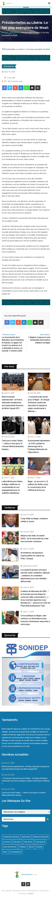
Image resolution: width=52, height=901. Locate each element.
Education (17, 842)
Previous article (9, 334)
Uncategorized (15, 852)
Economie (7, 842)
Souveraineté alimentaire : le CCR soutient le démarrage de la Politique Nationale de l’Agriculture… (39, 446)
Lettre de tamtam (9, 847)
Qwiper (31, 893)
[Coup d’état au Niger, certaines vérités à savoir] (10, 520)
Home (5, 32)
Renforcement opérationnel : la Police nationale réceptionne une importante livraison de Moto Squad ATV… (12, 402)
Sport (5, 852)
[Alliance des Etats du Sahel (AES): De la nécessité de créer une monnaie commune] (10, 537)
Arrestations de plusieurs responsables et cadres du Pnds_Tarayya (32, 556)
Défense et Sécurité (40, 837)
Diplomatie (26, 837)
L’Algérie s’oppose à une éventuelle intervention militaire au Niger (39, 340)
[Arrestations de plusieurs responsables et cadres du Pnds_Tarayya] (10, 554)
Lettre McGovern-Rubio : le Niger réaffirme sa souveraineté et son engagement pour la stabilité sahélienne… (12, 487)
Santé (31, 847)
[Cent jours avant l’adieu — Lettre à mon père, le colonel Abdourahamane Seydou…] (13, 425)
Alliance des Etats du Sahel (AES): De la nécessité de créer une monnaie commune (34, 539)
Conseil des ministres (11, 837)
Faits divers (28, 842)
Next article (44, 334)
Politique (22, 847)
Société (39, 847)
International (14, 32)
